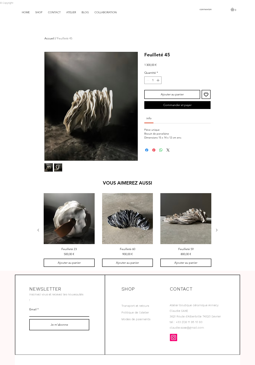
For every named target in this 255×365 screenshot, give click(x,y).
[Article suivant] (216, 230)
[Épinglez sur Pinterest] (154, 150)
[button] (234, 9)
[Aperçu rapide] (69, 218)
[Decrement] (147, 80)
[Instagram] (173, 337)
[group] (127, 230)
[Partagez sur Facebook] (146, 150)
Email (33, 309)
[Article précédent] (38, 230)
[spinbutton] (153, 80)
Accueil (49, 38)
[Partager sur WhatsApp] (161, 150)
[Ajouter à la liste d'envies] (206, 94)
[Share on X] (168, 150)
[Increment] (158, 80)
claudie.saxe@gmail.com (187, 327)
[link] (149, 118)
